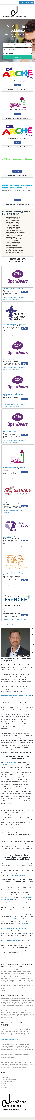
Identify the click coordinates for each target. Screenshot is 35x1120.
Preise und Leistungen (7, 1085)
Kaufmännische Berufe (12, 237)
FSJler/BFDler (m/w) (9, 360)
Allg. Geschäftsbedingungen (9, 1079)
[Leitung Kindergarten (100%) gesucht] (17, 101)
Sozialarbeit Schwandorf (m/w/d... (17, 167)
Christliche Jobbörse (7, 1075)
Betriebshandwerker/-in (10, 612)
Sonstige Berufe (10, 249)
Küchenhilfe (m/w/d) (9, 537)
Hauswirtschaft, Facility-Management (15, 232)
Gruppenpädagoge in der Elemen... (17, 138)
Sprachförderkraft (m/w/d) (17, 81)
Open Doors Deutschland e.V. (11, 297)
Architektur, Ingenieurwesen (13, 217)
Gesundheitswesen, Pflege (13, 228)
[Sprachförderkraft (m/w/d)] (17, 72)
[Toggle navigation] (30, 8)
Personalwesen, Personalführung (14, 247)
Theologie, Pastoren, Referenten (14, 252)
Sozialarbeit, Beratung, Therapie (14, 250)
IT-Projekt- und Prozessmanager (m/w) (14, 288)
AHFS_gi (6, 619)
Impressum (5, 1077)
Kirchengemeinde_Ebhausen (11, 476)
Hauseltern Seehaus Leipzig (11, 503)
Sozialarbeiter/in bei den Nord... (17, 196)
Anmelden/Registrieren (26, 2)
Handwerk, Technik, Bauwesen (14, 230)
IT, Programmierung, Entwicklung (14, 235)
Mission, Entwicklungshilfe (13, 243)
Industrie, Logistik (10, 233)
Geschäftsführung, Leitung (13, 227)
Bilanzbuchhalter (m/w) (9, 431)
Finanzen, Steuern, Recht (12, 222)
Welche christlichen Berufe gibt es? (10, 1039)
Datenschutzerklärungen (8, 1081)
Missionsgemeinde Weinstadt (11, 333)
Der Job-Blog (5, 1087)
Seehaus (6, 510)
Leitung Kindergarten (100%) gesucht (14, 467)
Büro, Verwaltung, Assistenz (13, 220)
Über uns (4, 1083)
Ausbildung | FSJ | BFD (12, 218)
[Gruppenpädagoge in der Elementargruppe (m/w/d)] (17, 130)
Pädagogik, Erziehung (11, 245)
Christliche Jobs (5, 1035)
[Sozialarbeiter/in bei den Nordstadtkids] (17, 187)
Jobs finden (18, 57)
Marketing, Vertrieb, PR (12, 240)
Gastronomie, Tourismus (12, 225)
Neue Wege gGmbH (9, 585)
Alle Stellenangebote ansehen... (10, 624)
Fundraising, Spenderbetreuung (14, 223)
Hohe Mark (6, 546)
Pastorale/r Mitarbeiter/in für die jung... (14, 324)
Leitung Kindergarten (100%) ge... (17, 109)
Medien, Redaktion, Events (13, 242)
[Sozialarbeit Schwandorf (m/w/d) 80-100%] (17, 159)
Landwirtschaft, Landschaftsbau (14, 239)
